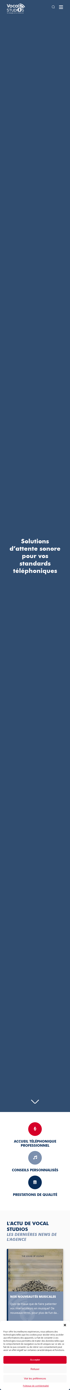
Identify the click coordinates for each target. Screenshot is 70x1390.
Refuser (35, 1369)
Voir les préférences (35, 1378)
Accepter (35, 1359)
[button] (65, 1325)
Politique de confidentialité (36, 1385)
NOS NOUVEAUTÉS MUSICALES (33, 1297)
